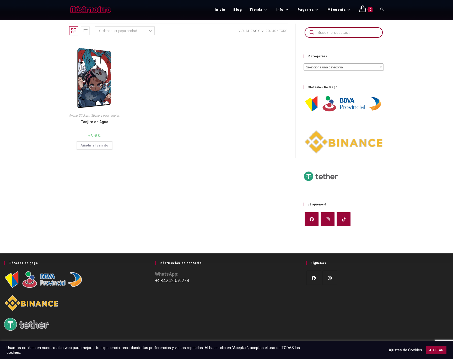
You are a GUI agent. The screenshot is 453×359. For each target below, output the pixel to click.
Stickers (84, 115)
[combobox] (344, 67)
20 (267, 31)
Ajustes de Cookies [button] (405, 350)
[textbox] (344, 67)
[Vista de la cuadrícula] (73, 30)
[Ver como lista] (85, 30)
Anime (73, 115)
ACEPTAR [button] (436, 350)
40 (274, 31)
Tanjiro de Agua (94, 122)
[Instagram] (327, 219)
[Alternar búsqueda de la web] (382, 9)
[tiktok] (343, 219)
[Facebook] (311, 219)
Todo (283, 31)
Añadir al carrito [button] (94, 145)
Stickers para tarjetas (105, 115)
